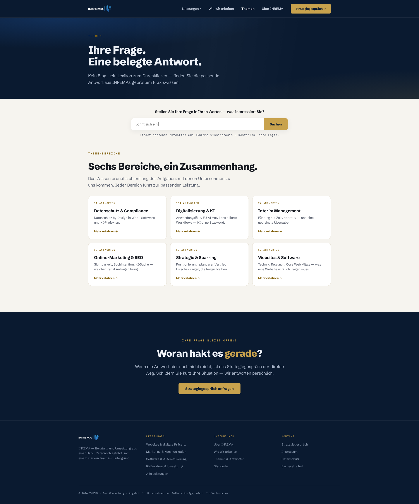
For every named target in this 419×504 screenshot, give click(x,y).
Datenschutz (290, 459)
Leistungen (191, 9)
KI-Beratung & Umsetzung (164, 466)
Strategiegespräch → (310, 9)
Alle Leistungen (157, 474)
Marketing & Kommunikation (166, 452)
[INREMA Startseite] (99, 8)
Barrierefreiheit (292, 466)
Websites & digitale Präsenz (166, 444)
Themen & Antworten (229, 459)
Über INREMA (272, 9)
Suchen (276, 124)
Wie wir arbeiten (221, 9)
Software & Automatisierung (166, 459)
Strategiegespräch (295, 444)
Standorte (221, 466)
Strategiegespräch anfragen (209, 388)
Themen (247, 9)
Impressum (289, 452)
